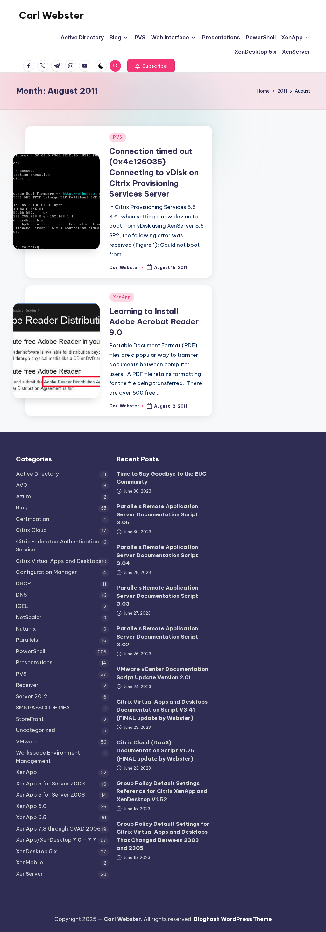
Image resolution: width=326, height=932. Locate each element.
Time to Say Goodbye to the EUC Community (161, 478)
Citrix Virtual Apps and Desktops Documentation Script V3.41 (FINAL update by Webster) (162, 709)
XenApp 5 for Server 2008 (50, 794)
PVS (117, 137)
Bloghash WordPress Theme (233, 918)
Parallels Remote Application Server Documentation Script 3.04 (157, 555)
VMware (27, 741)
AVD (21, 484)
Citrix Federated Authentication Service (57, 545)
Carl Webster (51, 15)
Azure (23, 496)
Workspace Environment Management (48, 756)
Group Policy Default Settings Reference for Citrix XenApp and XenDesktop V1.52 (162, 791)
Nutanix (26, 628)
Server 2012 (31, 696)
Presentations (34, 662)
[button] (151, 65)
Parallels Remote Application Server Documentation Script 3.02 (157, 636)
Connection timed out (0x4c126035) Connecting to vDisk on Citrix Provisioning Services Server (154, 172)
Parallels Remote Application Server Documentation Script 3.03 (157, 595)
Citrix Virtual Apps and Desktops (59, 560)
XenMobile (29, 862)
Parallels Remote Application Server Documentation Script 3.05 (157, 514)
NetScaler (29, 617)
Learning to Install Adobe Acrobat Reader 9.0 (154, 321)
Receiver (27, 684)
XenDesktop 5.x (36, 851)
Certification (32, 518)
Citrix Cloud (31, 530)
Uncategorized (35, 730)
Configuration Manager (46, 572)
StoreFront (30, 718)
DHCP (23, 583)
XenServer (29, 873)
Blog (22, 507)
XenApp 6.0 (31, 806)
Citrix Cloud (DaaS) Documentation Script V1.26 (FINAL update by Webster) (156, 750)
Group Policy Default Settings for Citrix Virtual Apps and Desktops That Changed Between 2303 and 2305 (163, 836)
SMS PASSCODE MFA (43, 707)
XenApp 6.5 (31, 817)
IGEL (22, 606)
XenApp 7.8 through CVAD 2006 (58, 828)
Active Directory (37, 473)
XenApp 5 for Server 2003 (50, 783)
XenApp (121, 296)
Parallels (27, 639)
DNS (21, 594)
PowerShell (30, 651)
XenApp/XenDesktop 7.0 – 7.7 (56, 839)
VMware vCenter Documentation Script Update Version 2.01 (162, 673)
